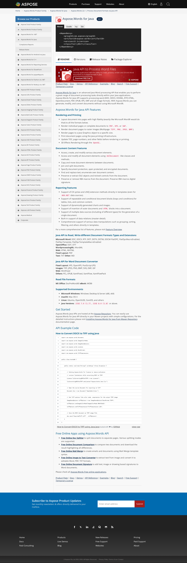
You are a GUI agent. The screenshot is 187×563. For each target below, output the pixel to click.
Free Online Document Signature (76, 464)
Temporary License (64, 86)
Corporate (24, 220)
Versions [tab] (80, 59)
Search (120, 83)
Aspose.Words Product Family (35, 11)
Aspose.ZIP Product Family (30, 160)
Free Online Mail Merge (72, 451)
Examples (104, 83)
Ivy (76, 26)
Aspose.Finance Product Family (32, 190)
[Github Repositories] (106, 527)
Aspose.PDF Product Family (30, 90)
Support (98, 4)
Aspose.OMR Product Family (31, 175)
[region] (99, 380)
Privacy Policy (103, 559)
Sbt (82, 26)
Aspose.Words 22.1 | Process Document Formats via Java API (94, 11)
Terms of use (113, 559)
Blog (113, 83)
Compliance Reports (26, 44)
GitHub (116, 427)
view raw (136, 427)
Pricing (137, 537)
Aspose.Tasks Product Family (31, 125)
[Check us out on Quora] (100, 527)
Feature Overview (114, 229)
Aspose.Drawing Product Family (32, 195)
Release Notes (24, 50)
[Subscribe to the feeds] (112, 527)
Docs (72, 83)
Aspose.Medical (26, 215)
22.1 (99, 19)
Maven (60, 26)
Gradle (69, 26)
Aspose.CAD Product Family (31, 140)
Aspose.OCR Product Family (31, 130)
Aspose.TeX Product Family (30, 205)
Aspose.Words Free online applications (88, 472)
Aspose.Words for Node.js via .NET (33, 85)
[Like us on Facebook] (74, 527)
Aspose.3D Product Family (30, 145)
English (153, 4)
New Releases (102, 537)
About (121, 4)
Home (17, 11)
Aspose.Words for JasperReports (32, 75)
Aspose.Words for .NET (29, 34)
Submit (139, 504)
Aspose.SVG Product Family (30, 185)
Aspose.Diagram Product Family (32, 120)
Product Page (62, 83)
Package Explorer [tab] (123, 59)
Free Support (131, 83)
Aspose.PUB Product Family (31, 180)
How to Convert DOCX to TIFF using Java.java (78, 427)
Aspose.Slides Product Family (31, 105)
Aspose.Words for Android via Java (33, 54)
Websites (110, 4)
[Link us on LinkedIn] (87, 527)
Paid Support (140, 541)
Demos (80, 83)
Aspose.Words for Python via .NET (33, 80)
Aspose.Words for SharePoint (31, 70)
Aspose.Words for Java (58, 11)
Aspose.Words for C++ (28, 60)
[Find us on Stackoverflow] (93, 527)
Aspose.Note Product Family (31, 135)
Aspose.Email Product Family (31, 100)
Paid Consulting (26, 545)
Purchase (86, 4)
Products (73, 4)
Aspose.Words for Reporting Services (34, 65)
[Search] (168, 4)
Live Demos (62, 541)
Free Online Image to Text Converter (78, 457)
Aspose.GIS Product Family (30, 155)
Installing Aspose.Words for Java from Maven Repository (111, 319)
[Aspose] (26, 4)
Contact (120, 559)
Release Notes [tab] (99, 59)
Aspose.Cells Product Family (31, 95)
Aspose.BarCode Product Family (32, 115)
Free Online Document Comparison (77, 444)
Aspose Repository (102, 313)
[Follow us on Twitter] (81, 527)
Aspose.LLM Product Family (31, 210)
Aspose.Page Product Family (31, 165)
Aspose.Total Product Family (31, 24)
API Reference (91, 83)
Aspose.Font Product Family (31, 200)
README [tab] (65, 59)
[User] (161, 4)
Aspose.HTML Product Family (31, 150)
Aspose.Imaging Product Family (32, 110)
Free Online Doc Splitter (72, 438)
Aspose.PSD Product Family (30, 170)
